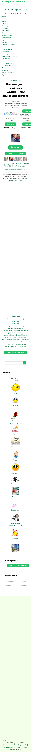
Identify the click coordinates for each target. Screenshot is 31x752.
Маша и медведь (7, 35)
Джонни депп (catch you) (15, 319)
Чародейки (5, 70)
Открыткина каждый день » (15, 540)
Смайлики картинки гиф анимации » (15, 352)
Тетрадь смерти (7, 63)
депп (26, 178)
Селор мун (5, 54)
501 (25, 164)
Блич (3, 19)
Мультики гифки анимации (11, 40)
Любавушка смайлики (13, 2)
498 (17, 164)
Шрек (4, 75)
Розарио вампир (7, 49)
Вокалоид (5, 26)
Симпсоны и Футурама (9, 56)
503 (5, 166)
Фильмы (5, 68)
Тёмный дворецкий (8, 61)
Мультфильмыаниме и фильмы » (15, 524)
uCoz (25, 747)
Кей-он (4, 33)
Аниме (4, 16)
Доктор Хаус (6, 30)
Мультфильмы (6, 37)
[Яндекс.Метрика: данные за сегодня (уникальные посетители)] (15, 749)
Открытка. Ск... (12, 745)
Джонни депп (15, 316)
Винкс (4, 21)
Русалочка (5, 51)
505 (10, 166)
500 (22, 164)
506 (13, 166)
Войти (10, 565)
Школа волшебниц (8, 72)
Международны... (9, 747)
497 (14, 164)
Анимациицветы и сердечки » (15, 422)
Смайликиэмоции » (15, 407)
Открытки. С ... (22, 745)
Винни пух (5, 23)
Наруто (4, 42)
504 (8, 166)
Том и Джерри (6, 65)
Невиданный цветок (8, 44)
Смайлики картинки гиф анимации (15, 170)
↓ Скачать (9, 153)
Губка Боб (5, 28)
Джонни (11, 180)
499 (19, 164)
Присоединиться (22, 565)
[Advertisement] (15, 248)
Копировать (10, 124)
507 (16, 166)
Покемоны (5, 47)
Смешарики (6, 58)
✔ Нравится (20, 153)
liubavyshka (18, 180)
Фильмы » (15, 80)
